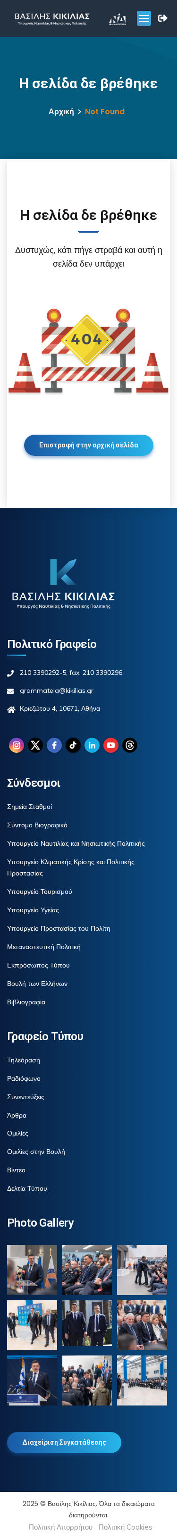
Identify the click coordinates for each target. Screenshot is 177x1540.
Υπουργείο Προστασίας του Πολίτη (58, 928)
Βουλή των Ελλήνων (37, 983)
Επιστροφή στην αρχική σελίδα (88, 445)
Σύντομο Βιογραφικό (37, 825)
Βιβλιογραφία (26, 1002)
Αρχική (61, 111)
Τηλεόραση (23, 1060)
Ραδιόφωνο (24, 1078)
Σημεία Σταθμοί (29, 806)
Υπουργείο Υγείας (33, 910)
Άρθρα (16, 1115)
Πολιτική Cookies (125, 1527)
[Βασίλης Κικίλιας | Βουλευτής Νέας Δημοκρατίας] (52, 18)
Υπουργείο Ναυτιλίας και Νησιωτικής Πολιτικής (76, 843)
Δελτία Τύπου (27, 1188)
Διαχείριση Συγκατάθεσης (64, 1442)
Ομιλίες (17, 1133)
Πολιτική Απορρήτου (61, 1527)
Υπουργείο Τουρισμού (39, 891)
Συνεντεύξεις (25, 1097)
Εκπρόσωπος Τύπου (38, 965)
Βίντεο (16, 1170)
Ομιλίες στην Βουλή (36, 1151)
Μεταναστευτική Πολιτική (44, 947)
